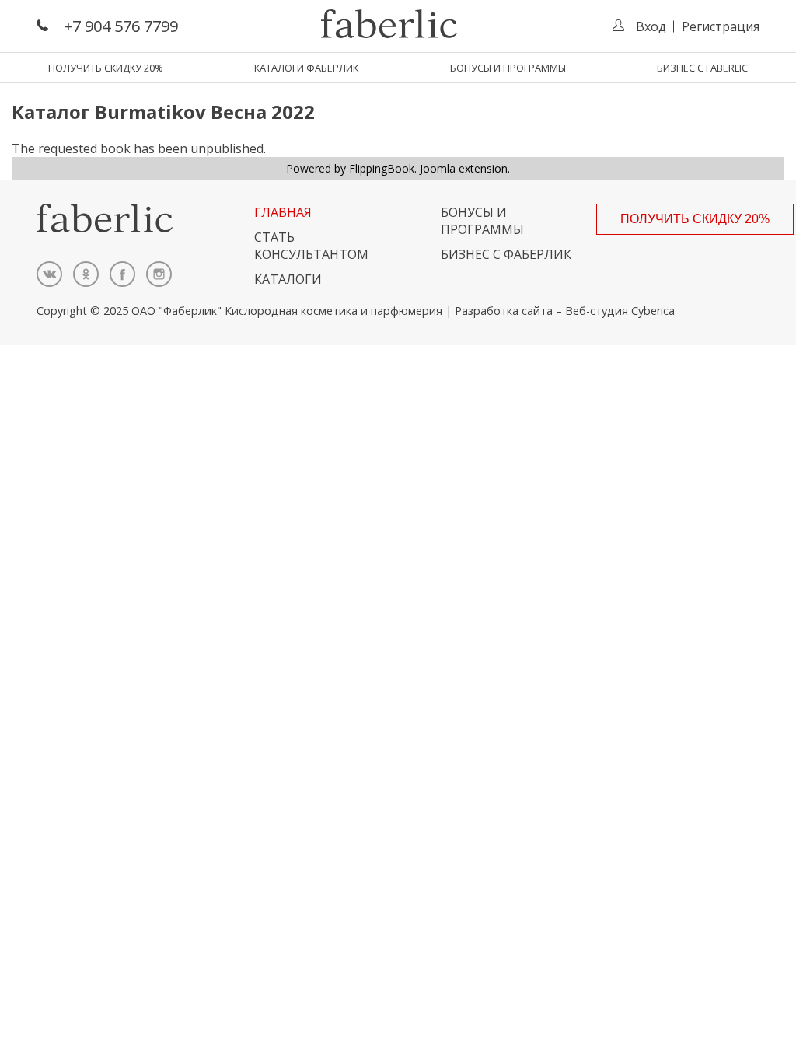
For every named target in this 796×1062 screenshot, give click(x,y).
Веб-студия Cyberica (620, 310)
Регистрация (720, 26)
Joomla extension (464, 168)
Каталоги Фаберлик (306, 68)
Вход (651, 26)
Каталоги (288, 279)
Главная (283, 212)
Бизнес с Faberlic (702, 68)
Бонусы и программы (508, 68)
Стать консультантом (311, 246)
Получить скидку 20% (105, 68)
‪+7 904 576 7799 (121, 26)
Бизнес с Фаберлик (506, 254)
